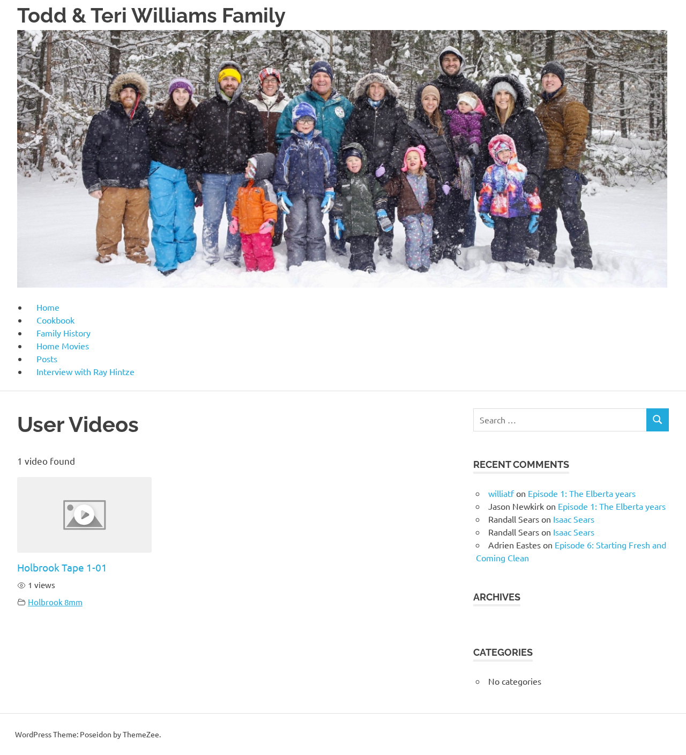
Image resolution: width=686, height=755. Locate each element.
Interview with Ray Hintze (85, 371)
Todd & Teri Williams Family (151, 15)
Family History (63, 332)
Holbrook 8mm (55, 602)
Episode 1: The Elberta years (582, 493)
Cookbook (55, 319)
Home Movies (62, 345)
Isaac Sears (573, 519)
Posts (46, 358)
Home (47, 307)
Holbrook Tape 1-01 (62, 567)
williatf (501, 493)
